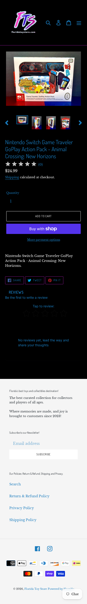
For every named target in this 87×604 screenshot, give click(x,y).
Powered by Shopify (61, 588)
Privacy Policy (21, 508)
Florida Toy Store (35, 588)
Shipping (12, 177)
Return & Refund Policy (29, 496)
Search (15, 484)
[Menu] (79, 23)
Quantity (12, 193)
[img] (21, 164)
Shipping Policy (22, 520)
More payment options (43, 239)
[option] (22, 120)
